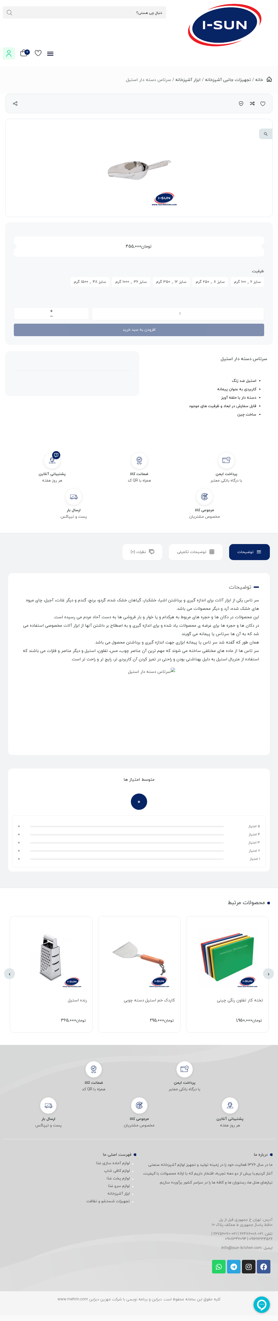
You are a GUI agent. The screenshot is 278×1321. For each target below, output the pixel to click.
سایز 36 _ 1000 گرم (131, 282)
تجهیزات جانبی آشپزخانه (228, 80)
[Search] (9, 12)
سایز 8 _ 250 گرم (210, 282)
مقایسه (252, 103)
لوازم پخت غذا (118, 1178)
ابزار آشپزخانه (188, 80)
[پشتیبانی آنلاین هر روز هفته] (52, 460)
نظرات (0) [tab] (138, 552)
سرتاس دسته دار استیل (244, 359)
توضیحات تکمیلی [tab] (191, 552)
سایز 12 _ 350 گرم (171, 282)
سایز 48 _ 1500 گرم (90, 282)
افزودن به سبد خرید (139, 329)
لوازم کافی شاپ (117, 1170)
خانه (259, 80)
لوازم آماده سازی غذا (113, 1163)
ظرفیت (258, 271)
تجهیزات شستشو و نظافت (108, 1201)
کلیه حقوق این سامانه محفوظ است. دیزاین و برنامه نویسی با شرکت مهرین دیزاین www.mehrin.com (139, 1299)
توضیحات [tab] (245, 552)
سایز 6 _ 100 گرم (247, 282)
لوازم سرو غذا (119, 1186)
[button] (266, 134)
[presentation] (268, 973)
